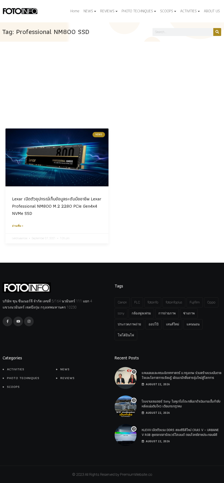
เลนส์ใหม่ (172, 324)
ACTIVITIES (188, 11)
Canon (122, 302)
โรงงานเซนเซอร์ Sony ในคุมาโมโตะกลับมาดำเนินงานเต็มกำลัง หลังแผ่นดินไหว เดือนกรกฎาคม (181, 404)
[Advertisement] (112, 74)
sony (121, 313)
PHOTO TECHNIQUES (137, 11)
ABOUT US (212, 11)
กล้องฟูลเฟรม (141, 313)
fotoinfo (152, 302)
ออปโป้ (154, 324)
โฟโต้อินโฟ (126, 335)
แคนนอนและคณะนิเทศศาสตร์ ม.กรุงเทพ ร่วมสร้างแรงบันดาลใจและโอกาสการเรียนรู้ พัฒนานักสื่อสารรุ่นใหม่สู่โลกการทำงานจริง (181, 377)
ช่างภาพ (189, 313)
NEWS (88, 11)
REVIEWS (107, 11)
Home (74, 11)
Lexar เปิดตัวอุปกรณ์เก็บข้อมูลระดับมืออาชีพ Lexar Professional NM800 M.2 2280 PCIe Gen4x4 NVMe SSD (57, 206)
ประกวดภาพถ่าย (129, 324)
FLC (137, 302)
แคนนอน (193, 324)
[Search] (217, 32)
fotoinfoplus (174, 302)
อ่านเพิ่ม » (17, 225)
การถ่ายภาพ (167, 313)
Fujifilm (195, 302)
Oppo (211, 302)
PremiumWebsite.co (136, 474)
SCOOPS (166, 11)
